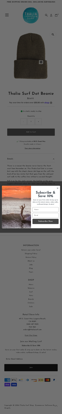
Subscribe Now (45, 221)
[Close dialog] (57, 188)
